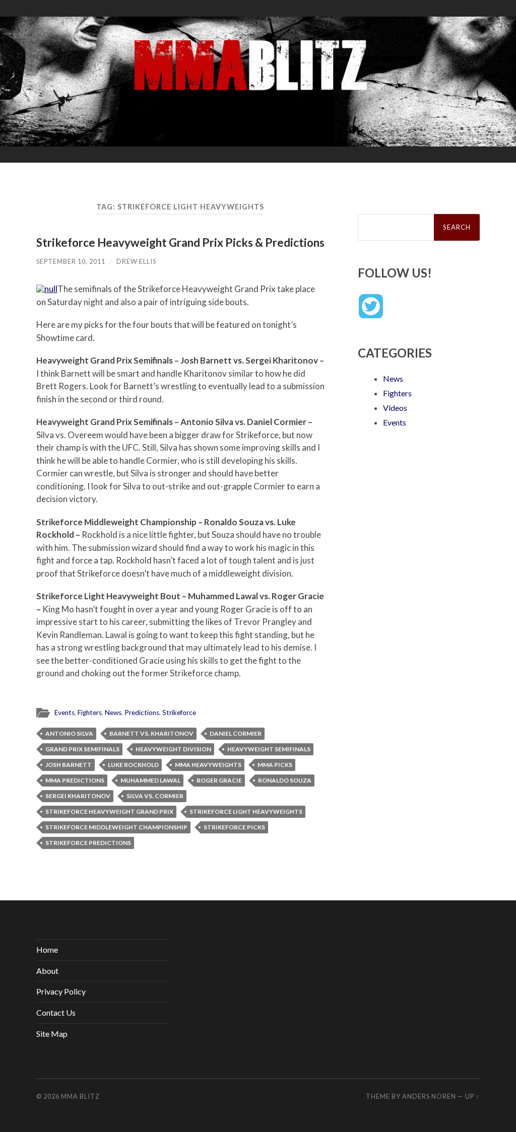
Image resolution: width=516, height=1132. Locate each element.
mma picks (274, 764)
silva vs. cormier (154, 796)
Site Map (52, 1033)
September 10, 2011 (70, 261)
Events (64, 713)
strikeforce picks (234, 827)
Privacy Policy (61, 991)
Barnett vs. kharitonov (151, 733)
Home (47, 949)
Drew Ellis (136, 261)
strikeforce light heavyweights (245, 811)
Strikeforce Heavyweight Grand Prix (109, 811)
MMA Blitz (80, 1096)
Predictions (141, 713)
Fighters (90, 713)
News (113, 713)
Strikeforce (179, 713)
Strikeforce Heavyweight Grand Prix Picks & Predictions (180, 242)
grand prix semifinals (82, 749)
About (47, 970)
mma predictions (74, 780)
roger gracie (219, 780)
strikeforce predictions (88, 842)
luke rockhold (133, 764)
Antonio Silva (69, 733)
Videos (395, 407)
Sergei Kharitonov (77, 796)
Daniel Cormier (236, 733)
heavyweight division (173, 749)
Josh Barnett (68, 764)
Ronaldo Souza (284, 780)
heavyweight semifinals (268, 749)
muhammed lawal (150, 780)
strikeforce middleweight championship (116, 827)
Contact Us (56, 1012)
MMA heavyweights (208, 764)
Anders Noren (429, 1096)
